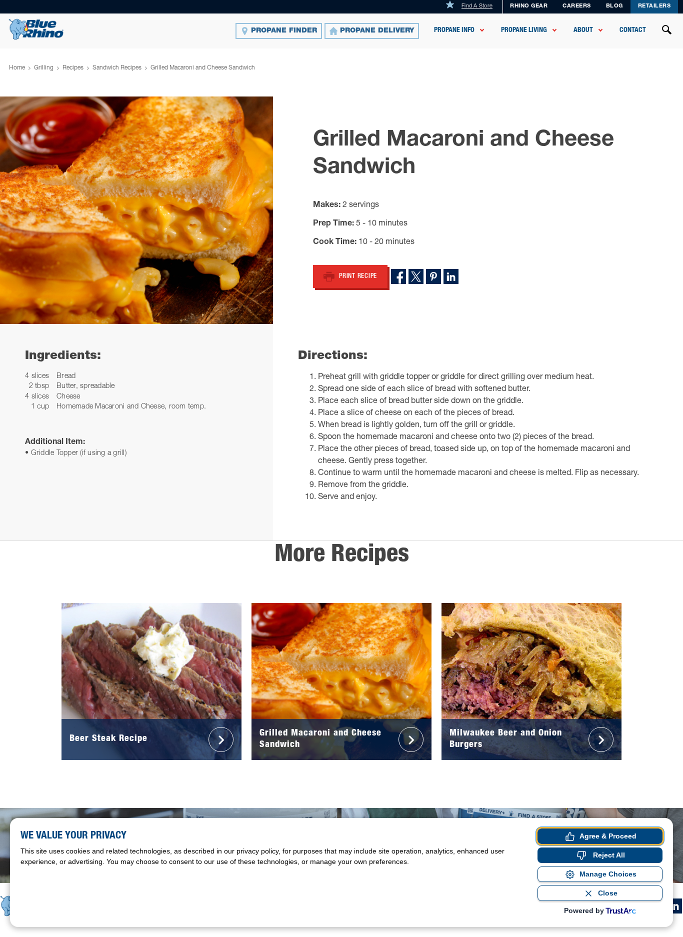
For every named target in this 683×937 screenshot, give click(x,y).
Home (17, 68)
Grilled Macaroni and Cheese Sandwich (202, 68)
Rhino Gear (529, 6)
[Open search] (667, 31)
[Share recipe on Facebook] (398, 276)
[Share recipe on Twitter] (416, 276)
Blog (614, 6)
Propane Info (454, 30)
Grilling (44, 68)
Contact (633, 30)
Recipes (73, 68)
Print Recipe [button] (358, 277)
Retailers (654, 6)
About (583, 30)
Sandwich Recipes (117, 68)
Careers (576, 6)
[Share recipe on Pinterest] (433, 276)
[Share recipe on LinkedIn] (451, 276)
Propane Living (524, 30)
